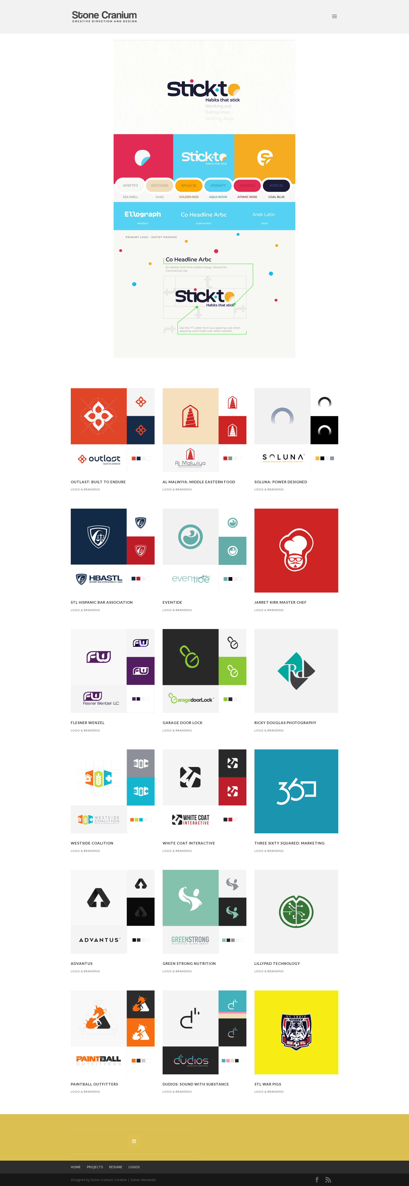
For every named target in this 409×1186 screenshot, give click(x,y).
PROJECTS (95, 1167)
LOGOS (134, 1167)
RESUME (115, 1167)
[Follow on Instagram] (134, 1141)
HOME (76, 1167)
